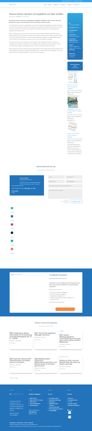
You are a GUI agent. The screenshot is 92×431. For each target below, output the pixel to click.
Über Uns (76, 4)
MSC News (43, 337)
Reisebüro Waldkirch (73, 405)
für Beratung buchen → (74, 40)
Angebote (56, 4)
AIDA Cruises (33, 398)
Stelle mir (72, 46)
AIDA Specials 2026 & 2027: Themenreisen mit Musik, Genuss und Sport (21, 360)
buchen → (74, 27)
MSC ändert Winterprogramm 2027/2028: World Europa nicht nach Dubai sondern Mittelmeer (70, 338)
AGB (25, 422)
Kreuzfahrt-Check (54, 398)
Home (45, 4)
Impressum (13, 422)
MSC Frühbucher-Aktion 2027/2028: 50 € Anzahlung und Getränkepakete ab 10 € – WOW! (21, 336)
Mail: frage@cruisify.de (78, 1)
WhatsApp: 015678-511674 (67, 1)
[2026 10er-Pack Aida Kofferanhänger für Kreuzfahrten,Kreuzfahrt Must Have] (72, 83)
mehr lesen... (13, 343)
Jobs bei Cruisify (72, 403)
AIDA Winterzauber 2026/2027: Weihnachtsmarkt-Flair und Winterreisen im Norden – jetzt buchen (46, 362)
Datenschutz (20, 422)
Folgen (12, 212)
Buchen (63, 4)
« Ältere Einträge (14, 378)
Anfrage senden (76, 201)
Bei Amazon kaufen (72, 90)
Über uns (70, 398)
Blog (49, 4)
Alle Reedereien (34, 405)
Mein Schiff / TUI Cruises (36, 400)
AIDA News (18, 364)
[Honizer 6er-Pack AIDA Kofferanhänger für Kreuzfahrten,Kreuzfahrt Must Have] (72, 131)
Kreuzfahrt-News (72, 400)
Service (69, 4)
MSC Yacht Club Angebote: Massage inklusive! (45, 334)
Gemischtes (26, 16)
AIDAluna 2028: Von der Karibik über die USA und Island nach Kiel (69, 362)
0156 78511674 (32, 412)
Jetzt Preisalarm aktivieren (65, 309)
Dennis (13, 16)
